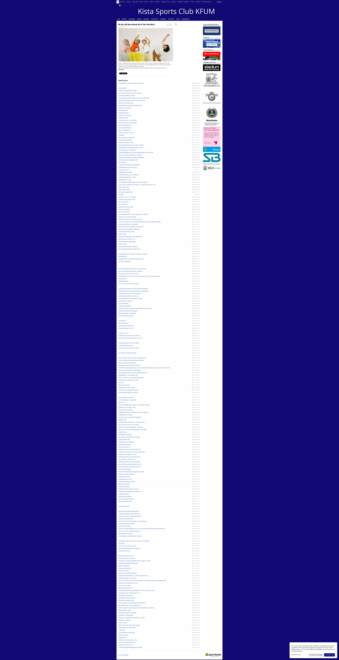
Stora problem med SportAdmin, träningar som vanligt (132, 254)
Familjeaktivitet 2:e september (126, 442)
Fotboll (145, 1)
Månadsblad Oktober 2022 (125, 588)
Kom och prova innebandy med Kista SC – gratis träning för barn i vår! (136, 184)
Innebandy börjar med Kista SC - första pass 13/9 (131, 422)
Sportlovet (121, 194)
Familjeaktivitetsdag (123, 486)
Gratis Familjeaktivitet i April (125, 316)
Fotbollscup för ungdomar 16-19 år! (127, 454)
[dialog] (313, 650)
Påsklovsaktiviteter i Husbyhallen (127, 313)
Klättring (197, 1)
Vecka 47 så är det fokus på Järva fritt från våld (130, 226)
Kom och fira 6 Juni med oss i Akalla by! (128, 283)
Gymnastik (157, 1)
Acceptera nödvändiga (316, 655)
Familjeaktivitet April (123, 494)
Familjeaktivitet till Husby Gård (126, 523)
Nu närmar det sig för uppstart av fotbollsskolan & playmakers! (135, 308)
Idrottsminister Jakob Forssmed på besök (129, 514)
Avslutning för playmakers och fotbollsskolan (130, 236)
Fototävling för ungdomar (125, 496)
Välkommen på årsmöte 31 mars (127, 642)
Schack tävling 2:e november (126, 397)
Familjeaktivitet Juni (123, 281)
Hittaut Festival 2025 (123, 187)
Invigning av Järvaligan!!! (124, 306)
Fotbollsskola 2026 (123, 118)
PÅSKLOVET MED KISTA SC (125, 501)
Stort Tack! (121, 382)
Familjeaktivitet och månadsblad (127, 627)
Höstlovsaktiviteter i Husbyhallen (127, 150)
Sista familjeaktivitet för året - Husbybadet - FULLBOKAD (133, 214)
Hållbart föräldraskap (124, 385)
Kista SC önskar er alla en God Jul (127, 546)
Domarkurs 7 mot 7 (123, 333)
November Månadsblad (124, 568)
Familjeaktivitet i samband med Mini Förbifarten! (131, 83)
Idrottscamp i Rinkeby (124, 476)
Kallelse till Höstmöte (123, 565)
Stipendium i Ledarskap (124, 108)
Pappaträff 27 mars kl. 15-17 (125, 645)
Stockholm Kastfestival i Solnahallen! (128, 224)
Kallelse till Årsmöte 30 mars (125, 518)
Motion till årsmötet (123, 323)
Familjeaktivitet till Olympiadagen (127, 241)
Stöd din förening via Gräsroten (126, 558)
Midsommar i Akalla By (124, 620)
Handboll (173, 1)
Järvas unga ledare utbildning (126, 499)
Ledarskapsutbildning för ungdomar (128, 246)
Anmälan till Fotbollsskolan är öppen (128, 311)
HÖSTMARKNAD (122, 256)
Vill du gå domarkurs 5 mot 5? (126, 328)
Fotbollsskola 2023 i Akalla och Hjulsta (128, 489)
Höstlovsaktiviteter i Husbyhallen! (127, 400)
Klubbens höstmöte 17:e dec (125, 142)
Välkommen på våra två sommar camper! (129, 625)
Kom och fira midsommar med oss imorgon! (129, 93)
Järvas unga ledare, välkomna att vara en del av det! (132, 269)
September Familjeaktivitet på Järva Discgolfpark (131, 157)
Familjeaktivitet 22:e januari (125, 533)
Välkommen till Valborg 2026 (125, 103)
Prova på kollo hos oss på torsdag (127, 120)
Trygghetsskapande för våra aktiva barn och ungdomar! (133, 412)
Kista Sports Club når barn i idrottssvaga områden (131, 452)
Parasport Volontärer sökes (125, 132)
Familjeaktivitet (122, 637)
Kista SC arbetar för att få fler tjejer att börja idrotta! (132, 603)
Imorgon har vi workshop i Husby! (127, 217)
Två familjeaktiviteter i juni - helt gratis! (128, 175)
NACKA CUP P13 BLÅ (123, 570)
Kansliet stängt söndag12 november (128, 392)
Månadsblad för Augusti (124, 610)
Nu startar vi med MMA (124, 585)
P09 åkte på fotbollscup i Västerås (127, 613)
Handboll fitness (122, 432)
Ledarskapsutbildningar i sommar (127, 177)
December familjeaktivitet (125, 140)
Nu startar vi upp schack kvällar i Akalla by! (129, 417)
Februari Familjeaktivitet (124, 125)
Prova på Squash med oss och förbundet (129, 293)
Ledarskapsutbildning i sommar (126, 95)
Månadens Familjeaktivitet (125, 192)
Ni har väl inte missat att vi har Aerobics (136, 24)
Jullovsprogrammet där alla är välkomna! (129, 548)
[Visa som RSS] (176, 24)
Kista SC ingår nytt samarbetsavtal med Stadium (131, 360)
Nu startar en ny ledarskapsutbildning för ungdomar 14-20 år (134, 561)
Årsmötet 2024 (122, 321)
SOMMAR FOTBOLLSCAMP (125, 172)
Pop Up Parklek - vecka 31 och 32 (127, 459)
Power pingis (121, 630)
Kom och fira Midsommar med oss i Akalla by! (130, 271)
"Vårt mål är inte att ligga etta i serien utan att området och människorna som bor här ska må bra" (144, 368)
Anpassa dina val (296, 654)
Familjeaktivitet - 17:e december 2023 (128, 375)
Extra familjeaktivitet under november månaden (131, 145)
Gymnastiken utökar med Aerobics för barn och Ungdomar (134, 541)
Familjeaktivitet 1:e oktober (125, 415)
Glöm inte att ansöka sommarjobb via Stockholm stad (132, 521)
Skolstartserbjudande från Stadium (127, 90)
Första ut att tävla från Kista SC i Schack (128, 348)
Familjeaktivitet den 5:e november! (127, 578)
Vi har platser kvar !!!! (123, 170)
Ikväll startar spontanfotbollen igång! (128, 390)
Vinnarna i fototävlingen (124, 469)
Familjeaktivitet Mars (123, 113)
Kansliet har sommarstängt (125, 615)
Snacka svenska (122, 622)
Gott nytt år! (121, 543)
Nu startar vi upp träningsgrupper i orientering (130, 427)
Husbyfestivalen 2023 (124, 439)
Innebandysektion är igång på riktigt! (128, 160)
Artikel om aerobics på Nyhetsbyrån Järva (129, 531)
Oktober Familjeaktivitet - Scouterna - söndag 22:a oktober (133, 405)
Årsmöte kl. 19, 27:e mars (125, 115)
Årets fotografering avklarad (126, 325)
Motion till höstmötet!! (124, 212)
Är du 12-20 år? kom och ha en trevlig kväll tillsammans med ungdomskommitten (139, 222)
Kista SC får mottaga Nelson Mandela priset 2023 (131, 471)
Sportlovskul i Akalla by (124, 526)
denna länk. (121, 69)
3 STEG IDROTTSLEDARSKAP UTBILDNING (129, 165)
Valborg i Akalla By (123, 635)
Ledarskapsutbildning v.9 (125, 128)
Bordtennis (122, 1)
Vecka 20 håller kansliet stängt (126, 632)
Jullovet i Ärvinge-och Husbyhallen (127, 363)
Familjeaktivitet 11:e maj (124, 179)
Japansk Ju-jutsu (165, 1)
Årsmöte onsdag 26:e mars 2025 (126, 199)
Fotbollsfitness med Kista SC (125, 595)
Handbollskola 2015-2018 (125, 434)
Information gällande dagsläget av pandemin (130, 647)
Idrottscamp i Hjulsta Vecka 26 (126, 474)
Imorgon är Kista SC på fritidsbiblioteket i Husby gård (132, 429)
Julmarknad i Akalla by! (124, 209)
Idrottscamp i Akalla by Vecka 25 (126, 481)
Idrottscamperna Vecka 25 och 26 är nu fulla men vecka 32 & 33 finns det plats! (139, 276)
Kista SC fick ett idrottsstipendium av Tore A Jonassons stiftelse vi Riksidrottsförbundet (141, 528)
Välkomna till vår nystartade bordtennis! (129, 229)
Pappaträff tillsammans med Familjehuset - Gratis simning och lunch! (136, 590)
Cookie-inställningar (123, 655)
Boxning (128, 1)
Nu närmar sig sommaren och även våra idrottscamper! (133, 288)
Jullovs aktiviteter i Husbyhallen (126, 137)
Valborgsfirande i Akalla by (125, 301)
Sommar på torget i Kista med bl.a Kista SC (129, 467)
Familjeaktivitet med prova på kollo (127, 167)
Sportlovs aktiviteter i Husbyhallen (127, 123)
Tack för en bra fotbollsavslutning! (127, 573)
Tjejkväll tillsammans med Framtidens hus (129, 605)
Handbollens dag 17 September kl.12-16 (128, 593)
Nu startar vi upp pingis (124, 261)
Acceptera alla (329, 655)
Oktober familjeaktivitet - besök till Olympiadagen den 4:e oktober (135, 152)
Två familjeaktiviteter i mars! (125, 345)
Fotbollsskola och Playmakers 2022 (127, 640)
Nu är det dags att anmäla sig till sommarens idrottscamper (134, 98)
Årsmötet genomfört (123, 506)
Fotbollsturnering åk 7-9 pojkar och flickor (129, 365)
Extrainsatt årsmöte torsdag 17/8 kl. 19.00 (129, 457)
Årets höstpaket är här (124, 447)
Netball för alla (122, 419)
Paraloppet (121, 135)
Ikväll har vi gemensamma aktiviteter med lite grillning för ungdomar (136, 608)
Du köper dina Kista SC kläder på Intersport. (130, 516)
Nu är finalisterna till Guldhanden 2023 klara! (130, 536)
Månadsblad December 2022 (126, 556)
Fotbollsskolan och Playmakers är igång (128, 437)
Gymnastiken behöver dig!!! (125, 207)
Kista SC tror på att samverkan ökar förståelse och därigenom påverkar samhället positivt (142, 580)
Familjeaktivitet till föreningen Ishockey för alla (130, 147)
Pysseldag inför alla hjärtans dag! (127, 353)
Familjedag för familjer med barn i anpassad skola (131, 100)
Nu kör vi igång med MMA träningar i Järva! (129, 249)
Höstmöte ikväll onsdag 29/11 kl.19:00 (128, 380)
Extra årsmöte (122, 162)
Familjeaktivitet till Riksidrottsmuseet (128, 563)
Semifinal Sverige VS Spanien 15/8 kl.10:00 (129, 449)
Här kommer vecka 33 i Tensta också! (128, 273)
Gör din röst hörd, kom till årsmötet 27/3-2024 (130, 338)
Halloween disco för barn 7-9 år (126, 239)
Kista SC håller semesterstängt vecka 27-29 (129, 464)
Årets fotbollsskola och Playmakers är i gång (130, 298)
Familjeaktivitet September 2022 (126, 598)
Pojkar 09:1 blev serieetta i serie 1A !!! (128, 583)
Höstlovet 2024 (122, 234)
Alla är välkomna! (122, 204)
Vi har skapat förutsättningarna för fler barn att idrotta (132, 182)
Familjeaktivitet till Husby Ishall (126, 231)
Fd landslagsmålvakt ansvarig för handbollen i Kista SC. (133, 372)
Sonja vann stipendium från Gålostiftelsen (129, 370)
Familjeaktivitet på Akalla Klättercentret (128, 511)
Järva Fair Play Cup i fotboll (125, 410)
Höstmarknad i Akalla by (124, 444)
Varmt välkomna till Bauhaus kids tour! (128, 296)
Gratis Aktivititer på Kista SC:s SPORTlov (128, 343)
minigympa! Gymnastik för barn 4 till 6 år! (129, 335)
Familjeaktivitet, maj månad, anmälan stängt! (130, 105)
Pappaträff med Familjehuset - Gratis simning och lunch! (133, 575)
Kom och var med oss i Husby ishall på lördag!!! (130, 377)
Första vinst (121, 402)
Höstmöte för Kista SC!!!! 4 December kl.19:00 (130, 219)
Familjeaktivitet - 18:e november (126, 387)
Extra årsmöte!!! (122, 88)
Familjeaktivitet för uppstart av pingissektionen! (131, 259)
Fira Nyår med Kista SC (124, 551)
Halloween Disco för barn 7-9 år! (126, 407)
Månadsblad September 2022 (126, 600)
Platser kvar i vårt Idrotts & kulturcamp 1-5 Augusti (131, 617)
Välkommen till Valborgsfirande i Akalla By (129, 491)
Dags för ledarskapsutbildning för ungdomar (130, 155)
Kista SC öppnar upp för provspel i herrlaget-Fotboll (132, 358)
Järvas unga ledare (123, 202)
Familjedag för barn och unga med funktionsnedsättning (133, 291)
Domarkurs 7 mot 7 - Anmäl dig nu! (127, 197)
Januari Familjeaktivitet (124, 130)
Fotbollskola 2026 (122, 110)
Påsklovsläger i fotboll (124, 189)
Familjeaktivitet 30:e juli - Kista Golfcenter (129, 462)
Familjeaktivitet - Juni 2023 (125, 479)
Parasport (186, 1)
